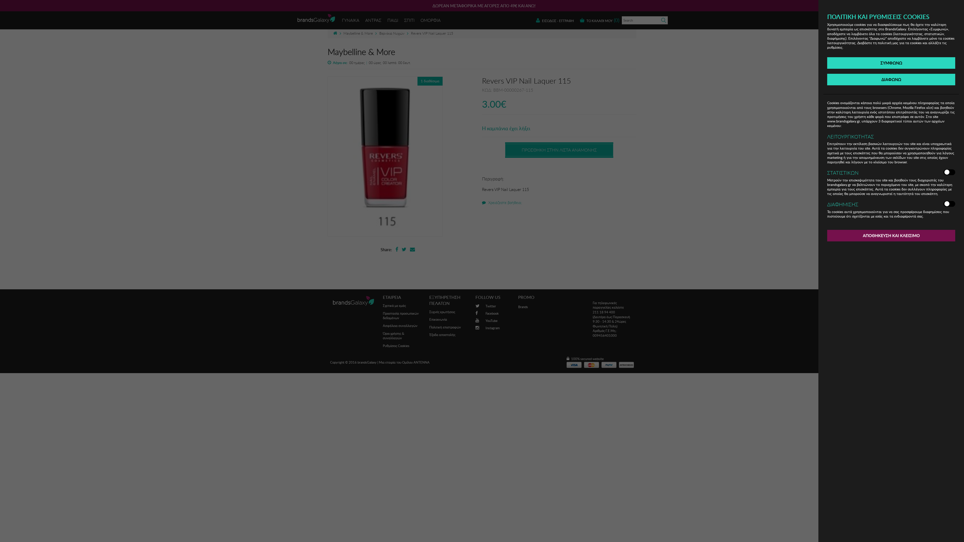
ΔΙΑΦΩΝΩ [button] (891, 79)
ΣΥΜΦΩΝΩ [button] (891, 63)
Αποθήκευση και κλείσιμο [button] (891, 235)
